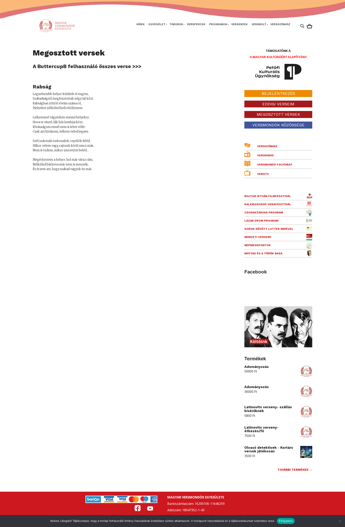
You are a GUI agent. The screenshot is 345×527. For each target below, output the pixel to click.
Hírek (140, 24)
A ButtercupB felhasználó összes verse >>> (87, 66)
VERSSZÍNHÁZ (280, 24)
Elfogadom (285, 520)
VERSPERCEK (196, 24)
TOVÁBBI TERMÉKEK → (295, 470)
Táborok (176, 24)
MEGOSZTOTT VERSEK (278, 114)
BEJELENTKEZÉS (278, 93)
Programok (218, 24)
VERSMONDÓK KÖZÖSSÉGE (278, 125)
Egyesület (157, 24)
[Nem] (340, 521)
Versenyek (239, 24)
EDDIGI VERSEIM (278, 104)
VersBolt (259, 24)
